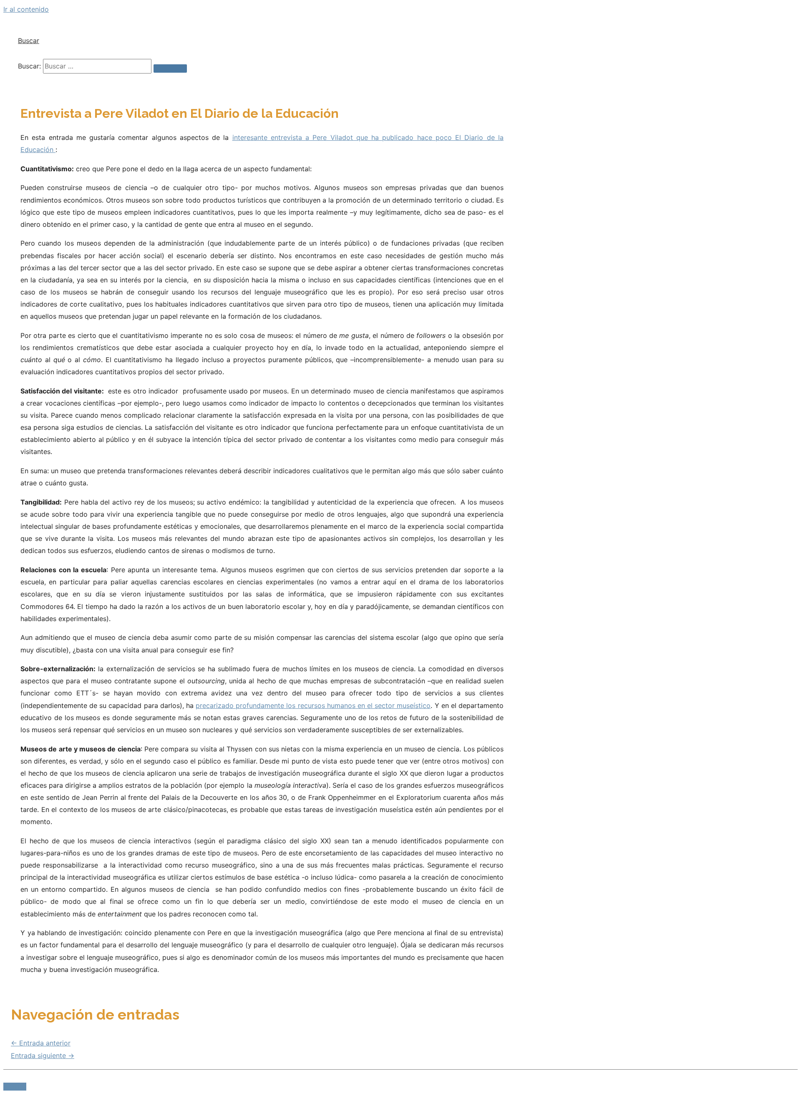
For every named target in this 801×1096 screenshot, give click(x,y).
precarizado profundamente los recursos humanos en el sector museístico (313, 705)
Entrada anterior (41, 1043)
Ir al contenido (26, 9)
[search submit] (170, 68)
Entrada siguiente (42, 1055)
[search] (97, 66)
